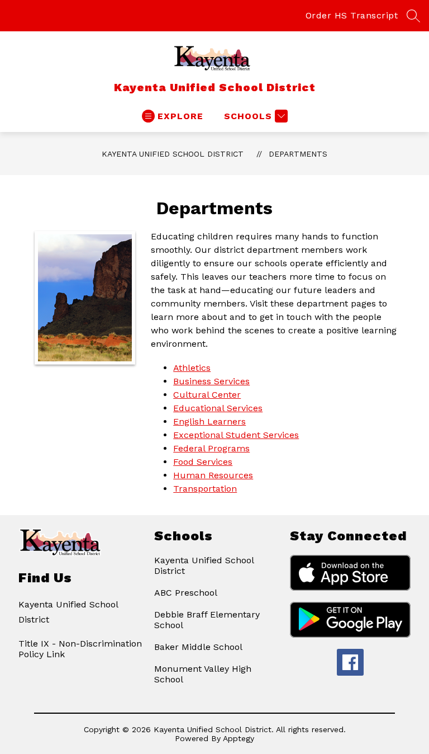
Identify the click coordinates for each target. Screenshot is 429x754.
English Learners (209, 421)
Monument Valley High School (202, 674)
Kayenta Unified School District (173, 153)
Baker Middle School (198, 647)
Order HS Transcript (352, 15)
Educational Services (218, 408)
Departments (298, 153)
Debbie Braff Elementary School (207, 619)
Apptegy (238, 738)
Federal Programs (211, 448)
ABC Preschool (185, 592)
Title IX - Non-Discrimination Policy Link (80, 648)
